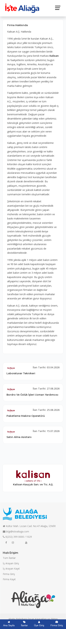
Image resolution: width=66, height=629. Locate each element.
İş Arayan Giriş (11, 563)
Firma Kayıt (9, 579)
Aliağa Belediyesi (17, 619)
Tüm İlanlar (9, 558)
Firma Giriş (9, 574)
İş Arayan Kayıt (11, 568)
